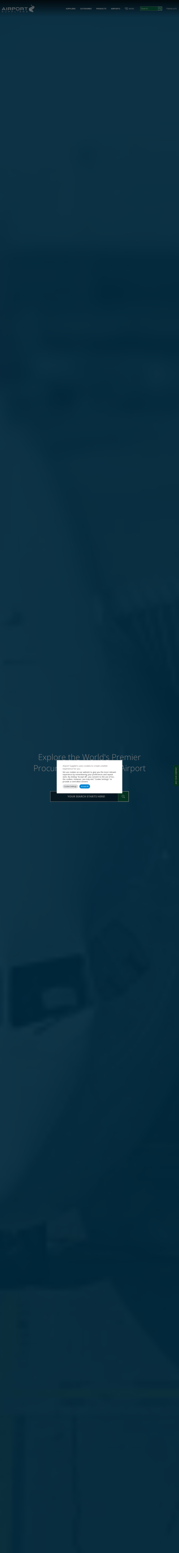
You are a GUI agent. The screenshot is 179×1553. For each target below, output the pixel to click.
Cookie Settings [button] (70, 786)
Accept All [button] (84, 786)
